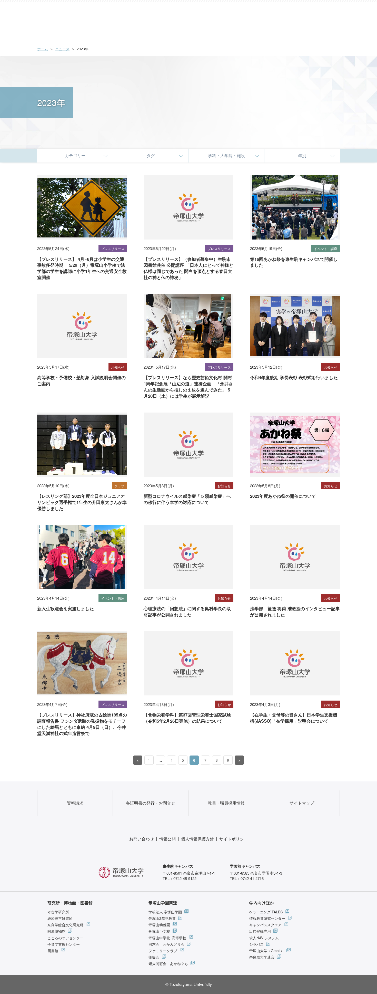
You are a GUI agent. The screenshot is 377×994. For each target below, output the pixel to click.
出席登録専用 (260, 931)
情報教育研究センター (267, 918)
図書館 (52, 950)
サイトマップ (302, 803)
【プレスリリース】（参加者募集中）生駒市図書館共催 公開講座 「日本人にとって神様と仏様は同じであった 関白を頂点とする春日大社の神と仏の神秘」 (188, 268)
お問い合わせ (141, 839)
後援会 (153, 957)
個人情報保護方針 (197, 839)
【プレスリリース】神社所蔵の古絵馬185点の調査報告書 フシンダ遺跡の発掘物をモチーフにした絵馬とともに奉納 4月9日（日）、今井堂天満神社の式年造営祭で (82, 724)
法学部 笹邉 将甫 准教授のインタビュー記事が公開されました (295, 611)
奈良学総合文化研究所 (65, 924)
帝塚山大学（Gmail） (266, 950)
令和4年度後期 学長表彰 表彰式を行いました (294, 377)
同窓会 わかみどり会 (166, 944)
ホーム (42, 48)
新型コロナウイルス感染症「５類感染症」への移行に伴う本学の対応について (187, 499)
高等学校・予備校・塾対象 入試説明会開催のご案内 (81, 380)
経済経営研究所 (60, 918)
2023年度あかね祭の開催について (283, 496)
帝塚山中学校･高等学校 (167, 937)
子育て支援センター (63, 944)
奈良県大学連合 (261, 957)
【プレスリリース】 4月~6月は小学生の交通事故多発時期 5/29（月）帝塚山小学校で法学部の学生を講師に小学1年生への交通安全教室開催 (82, 268)
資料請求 (75, 803)
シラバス (256, 944)
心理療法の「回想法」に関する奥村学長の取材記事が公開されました (187, 611)
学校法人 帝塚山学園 (165, 911)
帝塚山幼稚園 (159, 924)
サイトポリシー (233, 839)
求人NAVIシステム (264, 937)
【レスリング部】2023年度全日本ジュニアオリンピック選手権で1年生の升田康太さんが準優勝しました (82, 502)
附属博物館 (56, 931)
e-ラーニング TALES (266, 911)
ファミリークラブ (162, 950)
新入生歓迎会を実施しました (65, 608)
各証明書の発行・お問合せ (150, 803)
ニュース (62, 48)
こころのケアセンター (65, 937)
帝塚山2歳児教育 (162, 918)
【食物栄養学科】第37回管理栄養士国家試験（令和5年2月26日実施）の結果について (187, 718)
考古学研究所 (58, 911)
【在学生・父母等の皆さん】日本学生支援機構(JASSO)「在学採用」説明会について (293, 718)
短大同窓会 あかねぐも (168, 963)
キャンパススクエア (265, 924)
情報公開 (167, 839)
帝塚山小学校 (159, 931)
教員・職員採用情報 (226, 803)
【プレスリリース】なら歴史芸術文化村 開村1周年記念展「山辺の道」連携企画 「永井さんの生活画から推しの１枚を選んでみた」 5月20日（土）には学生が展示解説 (188, 386)
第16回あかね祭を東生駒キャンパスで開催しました (294, 262)
